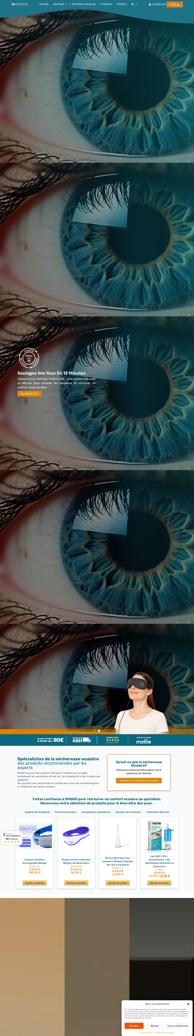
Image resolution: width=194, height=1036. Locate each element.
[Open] (136, 4)
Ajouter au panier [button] (34, 882)
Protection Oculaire (65, 812)
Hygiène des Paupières (37, 812)
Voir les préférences (177, 1025)
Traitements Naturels (157, 812)
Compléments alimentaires (95, 812)
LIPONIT (159, 869)
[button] (188, 1004)
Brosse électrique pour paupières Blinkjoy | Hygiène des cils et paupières (117, 861)
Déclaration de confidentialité (164, 1032)
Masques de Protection (128, 812)
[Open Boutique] (66, 4)
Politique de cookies (145, 1032)
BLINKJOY (34, 866)
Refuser (155, 1025)
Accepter (134, 1025)
